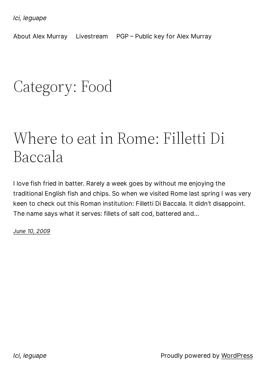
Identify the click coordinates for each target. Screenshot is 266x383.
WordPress (237, 355)
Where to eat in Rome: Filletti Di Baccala (119, 147)
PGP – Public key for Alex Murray (164, 36)
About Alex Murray (40, 36)
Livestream (92, 36)
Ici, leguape (30, 17)
